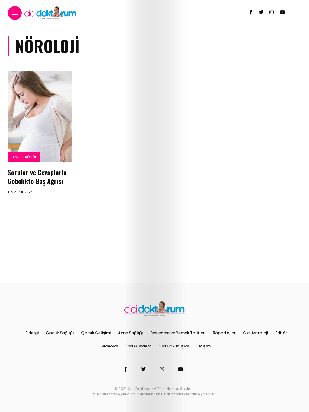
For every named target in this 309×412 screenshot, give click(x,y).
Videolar (109, 346)
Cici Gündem (138, 346)
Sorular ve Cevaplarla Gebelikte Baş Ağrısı (37, 176)
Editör (281, 333)
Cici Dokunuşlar (173, 346)
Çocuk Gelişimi (96, 333)
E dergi (32, 333)
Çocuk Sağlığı (60, 333)
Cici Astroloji (255, 333)
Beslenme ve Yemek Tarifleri (177, 333)
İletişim (203, 346)
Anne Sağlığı (24, 157)
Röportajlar (224, 333)
